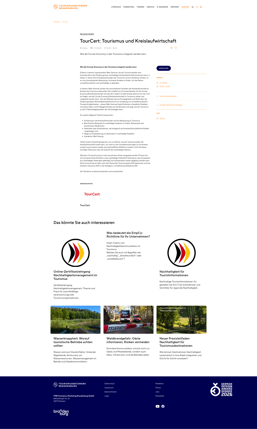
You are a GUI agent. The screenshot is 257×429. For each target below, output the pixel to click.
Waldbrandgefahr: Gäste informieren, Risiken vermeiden (128, 340)
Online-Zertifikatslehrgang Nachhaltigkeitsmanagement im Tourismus (75, 275)
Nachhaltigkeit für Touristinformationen (174, 273)
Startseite (57, 22)
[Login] (201, 7)
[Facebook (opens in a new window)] (163, 406)
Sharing (171, 48)
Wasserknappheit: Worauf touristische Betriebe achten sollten (73, 342)
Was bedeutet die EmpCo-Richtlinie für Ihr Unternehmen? (128, 235)
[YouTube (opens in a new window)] (158, 406)
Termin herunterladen (168, 96)
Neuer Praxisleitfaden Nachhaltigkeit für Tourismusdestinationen (176, 342)
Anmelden (163, 68)
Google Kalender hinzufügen (171, 105)
